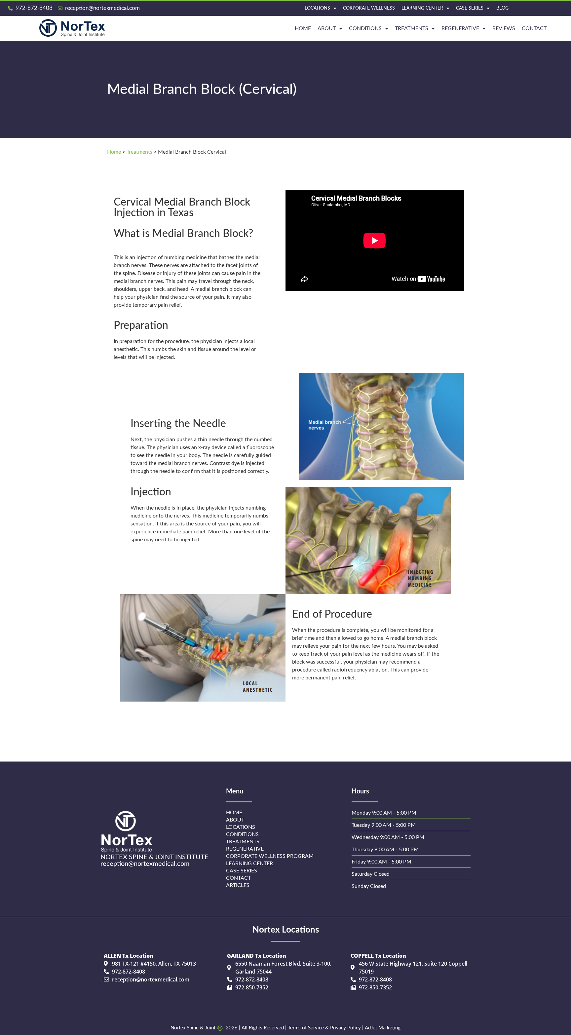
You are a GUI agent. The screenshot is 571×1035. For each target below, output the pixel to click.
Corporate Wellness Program (270, 856)
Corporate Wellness (369, 8)
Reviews (503, 28)
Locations (317, 8)
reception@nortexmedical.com (145, 864)
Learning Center (422, 8)
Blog (502, 8)
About (327, 28)
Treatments (411, 28)
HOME (303, 28)
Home (114, 152)
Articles (237, 885)
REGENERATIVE (460, 28)
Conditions (365, 28)
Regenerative (245, 849)
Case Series (469, 8)
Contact (534, 28)
